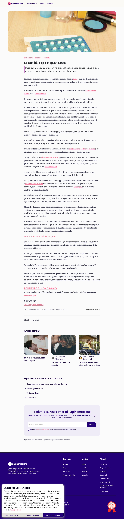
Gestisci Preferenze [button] (32, 515)
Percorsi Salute (32, 3)
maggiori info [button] (15, 510)
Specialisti (85, 475)
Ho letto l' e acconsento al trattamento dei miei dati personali (53, 429)
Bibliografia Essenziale (92, 309)
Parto (75, 79)
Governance (104, 491)
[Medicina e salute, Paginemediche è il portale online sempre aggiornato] (15, 3)
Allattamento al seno (34, 184)
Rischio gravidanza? (35, 388)
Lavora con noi (105, 482)
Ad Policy (103, 471)
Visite (42, 3)
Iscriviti (91, 424)
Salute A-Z (49, 3)
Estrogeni (78, 187)
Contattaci (103, 475)
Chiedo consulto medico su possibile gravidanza (47, 384)
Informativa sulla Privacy (42, 429)
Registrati (66, 468)
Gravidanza (31, 397)
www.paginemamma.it (33, 305)
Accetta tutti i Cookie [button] (53, 515)
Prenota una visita (69, 475)
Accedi (65, 464)
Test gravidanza (33, 393)
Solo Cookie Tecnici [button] (11, 515)
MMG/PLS (85, 471)
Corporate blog (105, 468)
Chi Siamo (103, 464)
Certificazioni (104, 478)
